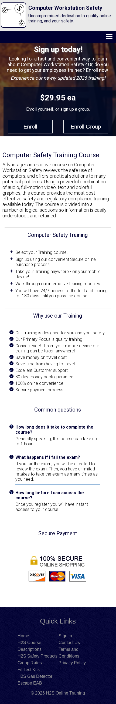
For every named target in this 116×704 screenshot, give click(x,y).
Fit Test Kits (29, 669)
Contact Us (69, 642)
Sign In (65, 636)
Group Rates (30, 663)
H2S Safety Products (37, 656)
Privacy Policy (72, 663)
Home (23, 636)
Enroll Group (86, 127)
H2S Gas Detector (35, 676)
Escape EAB (30, 683)
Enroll (30, 127)
